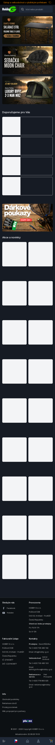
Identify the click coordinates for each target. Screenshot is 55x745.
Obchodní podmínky (10, 699)
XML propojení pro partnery (14, 711)
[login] (39, 741)
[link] (27, 741)
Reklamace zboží (9, 703)
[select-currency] (15, 741)
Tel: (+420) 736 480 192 (38, 648)
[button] (27, 126)
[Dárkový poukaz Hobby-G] (27, 218)
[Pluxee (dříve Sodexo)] (27, 721)
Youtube (10, 613)
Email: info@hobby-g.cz (39, 652)
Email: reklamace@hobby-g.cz (40, 686)
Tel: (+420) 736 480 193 (39, 663)
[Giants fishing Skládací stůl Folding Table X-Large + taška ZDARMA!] (27, 30)
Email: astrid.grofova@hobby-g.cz (40, 668)
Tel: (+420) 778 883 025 (38, 681)
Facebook (11, 608)
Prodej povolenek (9, 707)
